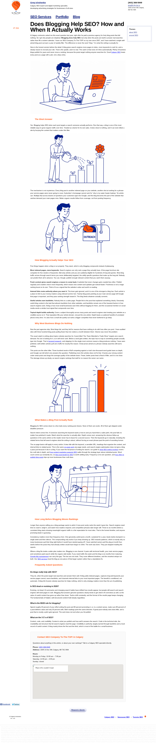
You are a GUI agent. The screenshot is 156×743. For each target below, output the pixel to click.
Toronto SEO (138, 717)
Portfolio (62, 17)
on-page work (69, 447)
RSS (17, 28)
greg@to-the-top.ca (134, 5)
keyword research (54, 341)
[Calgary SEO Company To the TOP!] (16, 7)
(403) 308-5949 (44, 647)
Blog (76, 17)
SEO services (42, 559)
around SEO (133, 35)
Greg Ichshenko (38, 2)
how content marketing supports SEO (63, 452)
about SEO (133, 32)
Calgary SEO (116, 52)
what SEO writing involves (109, 449)
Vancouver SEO (124, 717)
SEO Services (40, 17)
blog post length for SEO (64, 455)
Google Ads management (39, 556)
